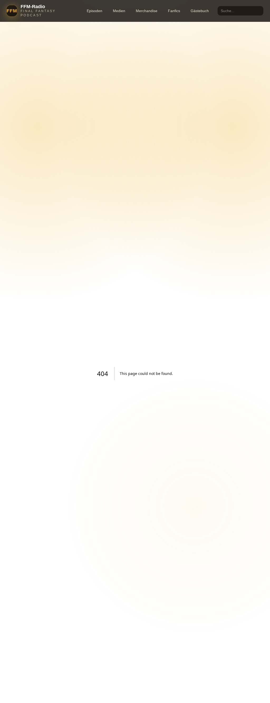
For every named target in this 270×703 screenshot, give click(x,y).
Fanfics (174, 11)
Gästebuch (200, 11)
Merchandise (146, 11)
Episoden (94, 11)
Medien (119, 11)
